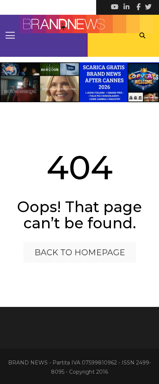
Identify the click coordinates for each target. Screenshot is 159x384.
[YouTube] (114, 7)
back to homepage (79, 252)
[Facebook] (136, 7)
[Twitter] (147, 7)
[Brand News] (79, 24)
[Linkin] (125, 7)
